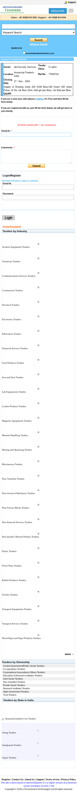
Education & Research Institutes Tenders (22, 675)
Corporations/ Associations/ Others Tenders (24, 672)
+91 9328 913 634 (57, 17)
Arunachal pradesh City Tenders (20, 718)
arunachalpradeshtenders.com (39, 53)
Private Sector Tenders (14, 685)
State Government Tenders (16, 691)
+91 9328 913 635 (27, 17)
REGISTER (57, 11)
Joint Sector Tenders (13, 679)
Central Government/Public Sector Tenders (24, 666)
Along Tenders (9, 732)
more (68, 654)
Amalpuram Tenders (11, 745)
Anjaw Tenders (9, 757)
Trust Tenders (9, 695)
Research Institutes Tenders (16, 688)
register (39, 99)
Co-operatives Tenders (14, 669)
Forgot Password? (12, 226)
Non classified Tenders (14, 682)
